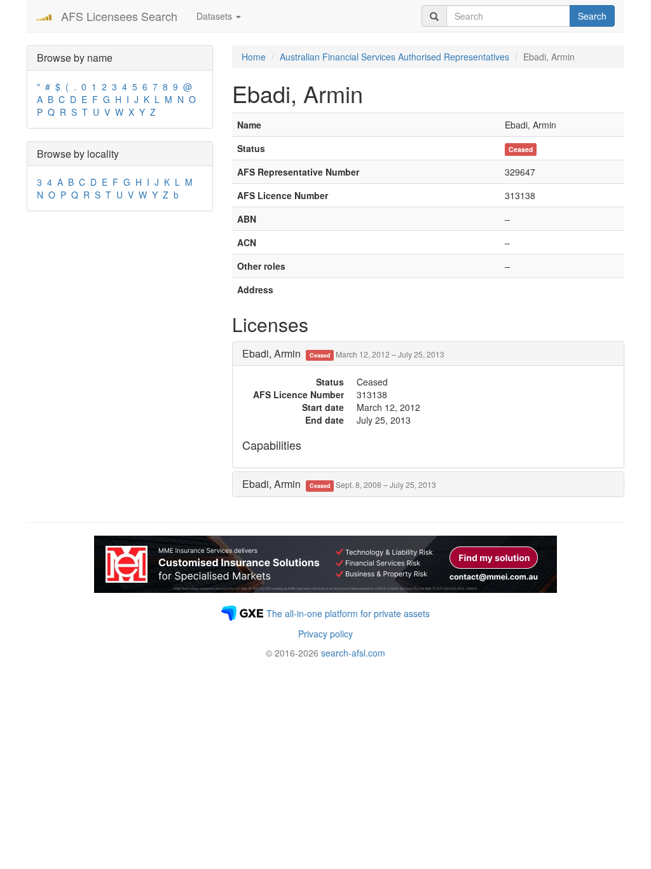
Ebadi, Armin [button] (343, 353)
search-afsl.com (353, 652)
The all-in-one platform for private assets (348, 613)
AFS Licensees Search (119, 16)
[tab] (428, 354)
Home (254, 56)
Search (592, 16)
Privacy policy (325, 633)
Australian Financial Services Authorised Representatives (394, 56)
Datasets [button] (215, 16)
